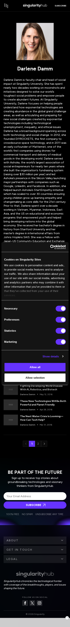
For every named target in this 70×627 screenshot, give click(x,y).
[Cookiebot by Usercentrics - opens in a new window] (50, 247)
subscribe (60, 5)
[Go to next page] (44, 444)
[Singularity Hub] (35, 5)
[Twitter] (32, 603)
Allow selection (35, 377)
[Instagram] (39, 603)
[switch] (61, 320)
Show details (51, 356)
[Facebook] (25, 603)
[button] (35, 540)
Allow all (35, 367)
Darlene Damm (27, 394)
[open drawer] (6, 6)
